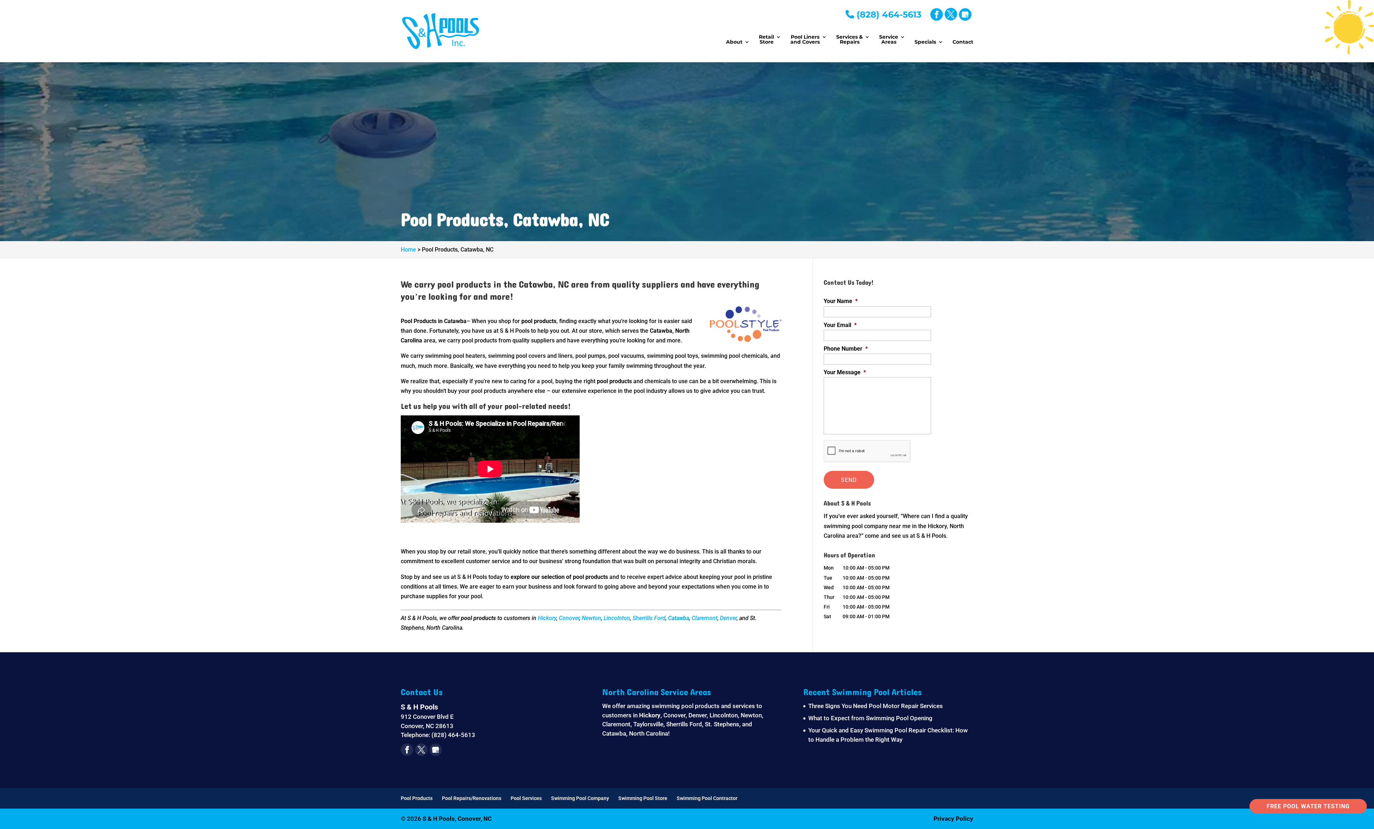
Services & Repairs (849, 39)
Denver (728, 618)
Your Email (840, 325)
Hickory (547, 618)
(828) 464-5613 (887, 14)
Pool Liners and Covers (805, 39)
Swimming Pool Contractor (707, 798)
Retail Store (766, 39)
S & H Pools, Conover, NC (457, 818)
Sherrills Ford (649, 618)
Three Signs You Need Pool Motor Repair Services (875, 705)
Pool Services (526, 798)
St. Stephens (722, 724)
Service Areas (888, 39)
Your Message (845, 372)
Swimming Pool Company (580, 798)
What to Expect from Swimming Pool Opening (870, 718)
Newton (591, 618)
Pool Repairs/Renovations (471, 798)
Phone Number (846, 348)
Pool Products (417, 798)
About (734, 42)
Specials (925, 42)
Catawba (678, 618)
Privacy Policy (953, 818)
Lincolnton (617, 618)
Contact (962, 42)
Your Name (841, 301)
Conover (569, 618)
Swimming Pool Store (642, 798)
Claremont (704, 618)
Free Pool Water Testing (1308, 806)
